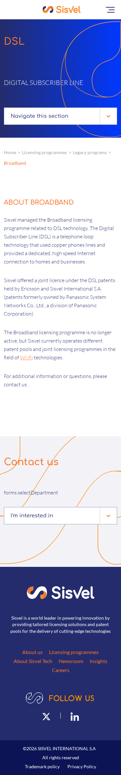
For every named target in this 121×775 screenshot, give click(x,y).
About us (32, 652)
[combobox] (11, 116)
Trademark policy (42, 766)
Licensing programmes (44, 152)
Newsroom (71, 661)
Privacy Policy (81, 766)
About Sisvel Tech (33, 661)
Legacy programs (90, 152)
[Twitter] (46, 716)
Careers (60, 670)
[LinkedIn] (74, 716)
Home (10, 152)
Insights (98, 661)
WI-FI (26, 357)
